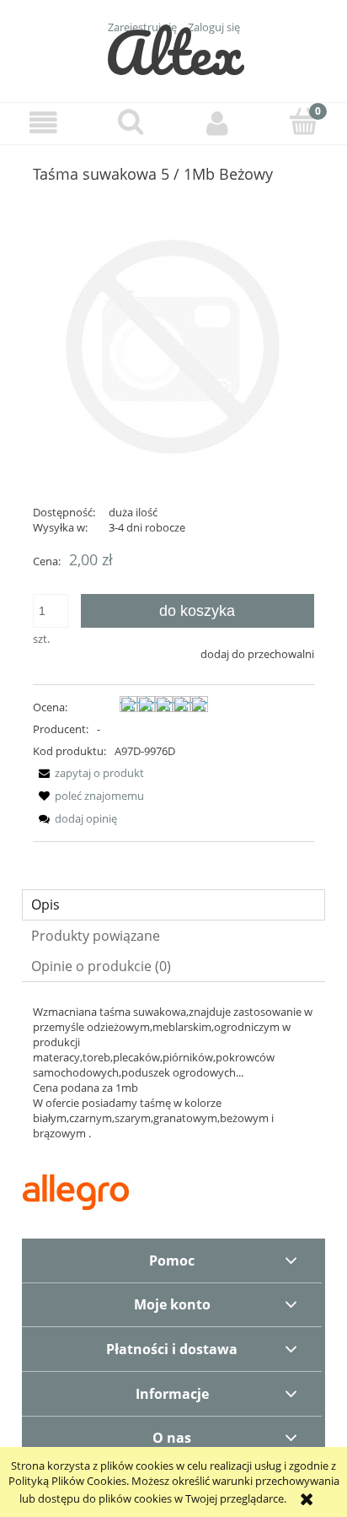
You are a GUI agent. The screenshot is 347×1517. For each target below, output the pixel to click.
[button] (43, 123)
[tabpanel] (173, 1072)
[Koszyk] (303, 121)
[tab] (173, 904)
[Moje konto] (217, 123)
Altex (173, 51)
